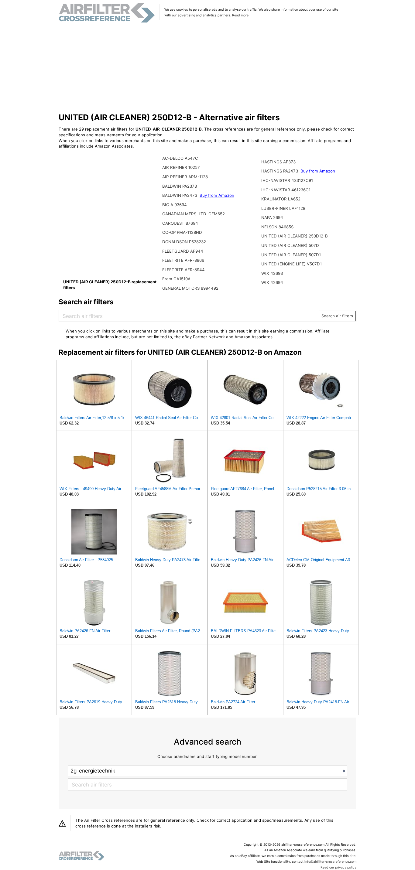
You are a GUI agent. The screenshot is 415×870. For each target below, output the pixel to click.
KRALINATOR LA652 (280, 198)
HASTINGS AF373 (278, 161)
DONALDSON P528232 (184, 241)
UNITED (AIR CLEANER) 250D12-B (294, 236)
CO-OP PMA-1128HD (182, 232)
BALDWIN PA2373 (179, 186)
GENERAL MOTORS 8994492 (190, 288)
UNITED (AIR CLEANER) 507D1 (291, 254)
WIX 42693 (272, 273)
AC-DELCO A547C (180, 158)
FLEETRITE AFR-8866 (183, 260)
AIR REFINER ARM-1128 (185, 176)
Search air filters (337, 315)
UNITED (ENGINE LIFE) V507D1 (291, 263)
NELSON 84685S (277, 226)
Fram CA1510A (176, 278)
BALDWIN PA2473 (180, 195)
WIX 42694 (272, 282)
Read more (240, 15)
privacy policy (345, 867)
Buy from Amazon (217, 195)
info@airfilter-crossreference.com (330, 862)
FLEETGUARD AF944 (182, 251)
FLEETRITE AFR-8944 (183, 269)
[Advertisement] (208, 68)
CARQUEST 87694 (180, 223)
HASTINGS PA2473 (280, 171)
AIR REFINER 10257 (181, 167)
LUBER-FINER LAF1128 (283, 208)
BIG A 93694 (174, 204)
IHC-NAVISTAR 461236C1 (285, 189)
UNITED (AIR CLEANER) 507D (290, 245)
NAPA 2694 (272, 217)
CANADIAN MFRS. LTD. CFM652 (193, 213)
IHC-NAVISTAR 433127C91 (287, 180)
